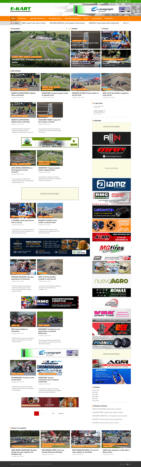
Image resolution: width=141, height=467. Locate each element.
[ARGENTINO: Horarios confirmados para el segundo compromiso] (50, 368)
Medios (74, 29)
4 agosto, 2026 (45, 454)
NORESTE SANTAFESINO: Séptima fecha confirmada (23, 94)
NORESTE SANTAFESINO (22, 89)
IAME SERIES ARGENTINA (37, 18)
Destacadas (15, 29)
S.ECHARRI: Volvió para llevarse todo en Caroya (106, 23)
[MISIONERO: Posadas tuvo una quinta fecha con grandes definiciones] (50, 319)
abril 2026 (95, 398)
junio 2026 (95, 394)
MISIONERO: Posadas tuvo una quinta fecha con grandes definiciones (49, 331)
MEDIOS (84, 40)
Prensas (105, 29)
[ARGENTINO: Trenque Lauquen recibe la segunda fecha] (50, 158)
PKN (18, 325)
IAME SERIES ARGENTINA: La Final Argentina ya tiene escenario (37, 23)
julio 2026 (95, 392)
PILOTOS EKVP (117, 40)
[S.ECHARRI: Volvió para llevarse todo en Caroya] (23, 210)
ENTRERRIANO (20, 373)
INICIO (13, 18)
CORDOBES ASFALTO (107, 40)
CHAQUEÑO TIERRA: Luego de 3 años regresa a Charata (85, 44)
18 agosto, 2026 (76, 65)
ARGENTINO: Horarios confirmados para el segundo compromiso (48, 380)
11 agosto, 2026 (107, 65)
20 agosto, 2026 (76, 46)
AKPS (104, 89)
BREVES (21, 57)
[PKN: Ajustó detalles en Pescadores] (23, 319)
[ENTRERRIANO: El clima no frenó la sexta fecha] (23, 368)
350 (53, 413)
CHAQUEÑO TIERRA (77, 40)
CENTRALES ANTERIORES (17, 446)
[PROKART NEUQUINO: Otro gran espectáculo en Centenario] (23, 267)
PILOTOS (86, 18)
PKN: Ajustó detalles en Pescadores (19, 330)
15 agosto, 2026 (16, 65)
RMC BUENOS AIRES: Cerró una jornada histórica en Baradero (53, 451)
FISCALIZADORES (97, 18)
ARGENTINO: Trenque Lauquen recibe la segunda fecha (74, 23)
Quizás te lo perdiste (18, 428)
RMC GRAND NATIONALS (72, 18)
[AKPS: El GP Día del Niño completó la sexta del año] (50, 267)
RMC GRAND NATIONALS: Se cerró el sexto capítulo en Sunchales (85, 451)
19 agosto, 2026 (46, 97)
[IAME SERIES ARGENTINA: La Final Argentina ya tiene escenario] (23, 158)
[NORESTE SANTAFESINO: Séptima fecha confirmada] (23, 110)
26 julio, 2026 (75, 454)
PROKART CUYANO (82, 89)
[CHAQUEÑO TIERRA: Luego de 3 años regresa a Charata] (50, 110)
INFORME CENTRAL (59, 444)
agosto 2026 (95, 390)
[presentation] (66, 28)
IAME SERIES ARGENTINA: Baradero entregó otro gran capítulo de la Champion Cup (24, 452)
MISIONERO (46, 325)
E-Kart (22, 65)
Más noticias (16, 71)
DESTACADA (27, 57)
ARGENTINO (22, 18)
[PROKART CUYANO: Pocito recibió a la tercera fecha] (50, 210)
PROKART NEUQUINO (82, 59)
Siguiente (61, 413)
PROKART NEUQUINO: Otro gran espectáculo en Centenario (83, 62)
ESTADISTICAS (109, 18)
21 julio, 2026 (106, 454)
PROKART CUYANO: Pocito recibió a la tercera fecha (47, 221)
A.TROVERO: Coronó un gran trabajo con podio (115, 62)
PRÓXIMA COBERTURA (47, 89)
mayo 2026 (95, 396)
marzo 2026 (95, 400)
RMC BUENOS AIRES (54, 18)
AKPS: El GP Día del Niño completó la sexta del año (47, 278)
